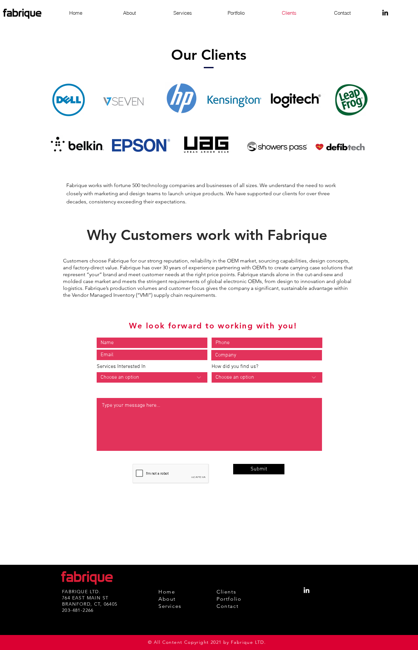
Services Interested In (121, 366)
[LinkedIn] (385, 12)
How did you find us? (235, 366)
